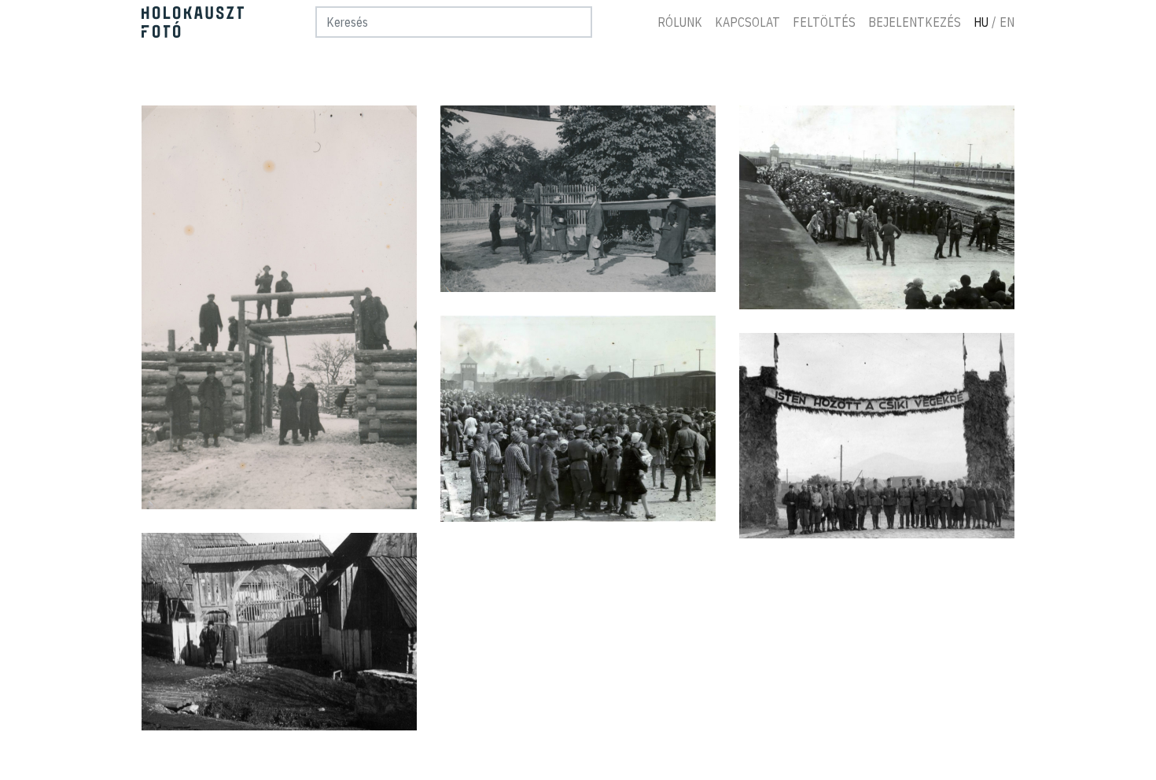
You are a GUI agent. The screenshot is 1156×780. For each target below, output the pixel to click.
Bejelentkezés (914, 22)
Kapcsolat (747, 22)
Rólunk (679, 22)
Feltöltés (824, 22)
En (1007, 22)
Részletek (278, 307)
